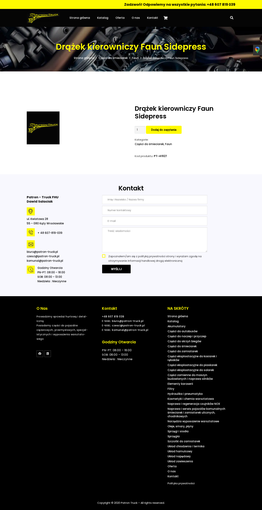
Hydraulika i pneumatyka (185, 394)
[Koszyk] (165, 17)
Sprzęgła (174, 436)
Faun (135, 58)
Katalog (173, 321)
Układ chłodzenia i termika (186, 446)
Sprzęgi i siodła (178, 431)
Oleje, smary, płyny (180, 426)
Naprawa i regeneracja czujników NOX (194, 404)
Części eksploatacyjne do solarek (191, 370)
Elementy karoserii (180, 384)
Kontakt (173, 476)
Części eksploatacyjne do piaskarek (192, 365)
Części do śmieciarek (113, 58)
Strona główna (84, 58)
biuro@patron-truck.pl (42, 252)
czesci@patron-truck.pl (43, 256)
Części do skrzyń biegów (184, 341)
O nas (172, 471)
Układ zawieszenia (180, 461)
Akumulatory (177, 326)
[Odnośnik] (43, 18)
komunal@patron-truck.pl (45, 261)
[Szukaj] (231, 17)
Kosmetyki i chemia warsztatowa (191, 399)
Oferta (172, 466)
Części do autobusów (182, 331)
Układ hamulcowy (180, 451)
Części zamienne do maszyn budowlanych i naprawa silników (190, 377)
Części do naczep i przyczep (187, 336)
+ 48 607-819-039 (49, 233)
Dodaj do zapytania (163, 129)
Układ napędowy (179, 456)
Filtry (171, 389)
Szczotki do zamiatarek (184, 441)
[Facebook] (40, 353)
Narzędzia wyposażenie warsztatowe (193, 421)
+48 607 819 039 (113, 316)
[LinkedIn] (47, 353)
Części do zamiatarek (183, 351)
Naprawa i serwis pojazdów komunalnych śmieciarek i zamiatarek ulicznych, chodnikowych (196, 412)
